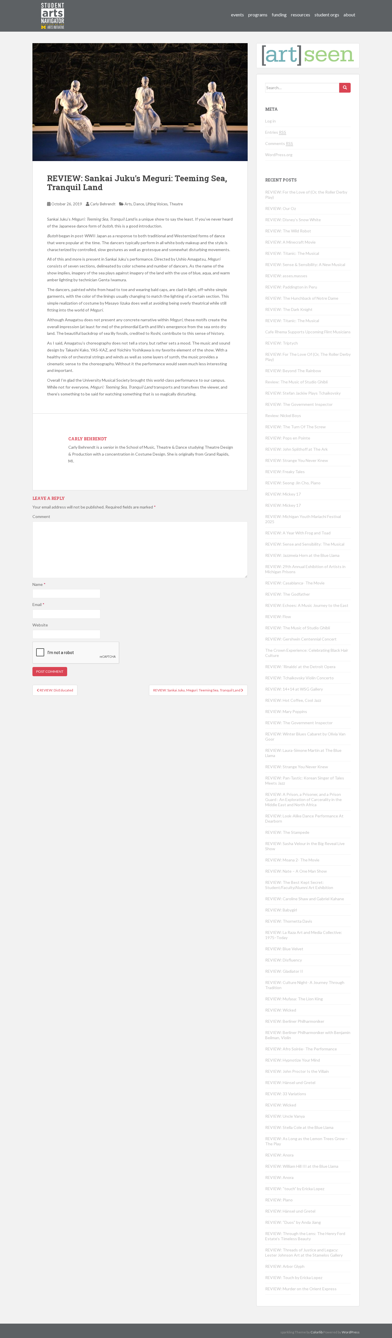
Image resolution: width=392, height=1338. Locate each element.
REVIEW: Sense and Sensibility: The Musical (304, 544)
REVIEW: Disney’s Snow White (293, 219)
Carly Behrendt (102, 204)
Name (39, 584)
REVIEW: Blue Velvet (284, 948)
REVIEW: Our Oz (280, 208)
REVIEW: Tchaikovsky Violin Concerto (299, 677)
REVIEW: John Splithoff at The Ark (296, 449)
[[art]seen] (52, 10)
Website (40, 624)
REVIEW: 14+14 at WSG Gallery (294, 689)
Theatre (176, 204)
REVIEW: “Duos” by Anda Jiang (293, 1222)
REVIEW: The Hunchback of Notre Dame (301, 298)
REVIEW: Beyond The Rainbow (293, 370)
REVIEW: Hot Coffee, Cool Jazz (293, 700)
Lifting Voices (157, 204)
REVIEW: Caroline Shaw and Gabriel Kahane (304, 898)
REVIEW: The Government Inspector (299, 404)
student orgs (327, 14)
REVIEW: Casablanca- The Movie (295, 582)
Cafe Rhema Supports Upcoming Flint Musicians (308, 331)
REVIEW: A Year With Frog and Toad (298, 532)
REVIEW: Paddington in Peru (291, 286)
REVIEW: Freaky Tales (285, 471)
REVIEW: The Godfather (287, 594)
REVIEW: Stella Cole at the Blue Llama (299, 1127)
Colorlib (317, 1332)
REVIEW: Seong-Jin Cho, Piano (293, 482)
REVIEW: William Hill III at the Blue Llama (301, 1166)
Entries (275, 132)
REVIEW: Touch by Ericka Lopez (293, 1277)
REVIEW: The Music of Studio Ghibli (297, 627)
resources (300, 14)
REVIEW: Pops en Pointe (287, 437)
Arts (128, 204)
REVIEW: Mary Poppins (286, 711)
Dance (138, 204)
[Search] (345, 88)
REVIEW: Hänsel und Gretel (290, 1082)
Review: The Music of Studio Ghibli (296, 381)
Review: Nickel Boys (283, 415)
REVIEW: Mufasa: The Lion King (294, 998)
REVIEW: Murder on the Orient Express (301, 1288)
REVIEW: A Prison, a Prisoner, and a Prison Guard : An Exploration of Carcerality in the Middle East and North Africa (303, 799)
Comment (41, 516)
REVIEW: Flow (278, 616)
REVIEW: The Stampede (287, 832)
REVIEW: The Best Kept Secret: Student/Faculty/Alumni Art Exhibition (299, 885)
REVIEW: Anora (279, 1154)
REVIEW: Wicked (280, 1010)
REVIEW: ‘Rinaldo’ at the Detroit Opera (300, 666)
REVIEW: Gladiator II (284, 971)
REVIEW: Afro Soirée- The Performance (301, 1048)
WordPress (351, 1332)
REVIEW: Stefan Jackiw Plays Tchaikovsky (303, 393)
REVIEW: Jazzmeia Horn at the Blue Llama (302, 555)
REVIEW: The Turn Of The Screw (295, 426)
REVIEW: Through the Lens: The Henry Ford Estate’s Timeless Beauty (305, 1236)
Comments (279, 143)
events (237, 14)
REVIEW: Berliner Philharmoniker (294, 1021)
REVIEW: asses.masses (286, 275)
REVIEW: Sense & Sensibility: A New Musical (305, 264)
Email (38, 604)
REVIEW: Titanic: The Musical (292, 253)
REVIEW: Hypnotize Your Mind (292, 1060)
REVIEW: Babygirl (281, 909)
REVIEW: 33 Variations (285, 1093)
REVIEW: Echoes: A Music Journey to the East (306, 605)
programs (257, 14)
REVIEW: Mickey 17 (283, 494)
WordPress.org (278, 154)
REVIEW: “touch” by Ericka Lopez (294, 1188)
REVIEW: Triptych (281, 343)
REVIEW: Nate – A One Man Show (296, 871)
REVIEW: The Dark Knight (289, 309)
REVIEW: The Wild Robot (288, 230)
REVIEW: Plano (279, 1199)
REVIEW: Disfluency (283, 959)
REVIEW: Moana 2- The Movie (292, 859)
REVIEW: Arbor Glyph (284, 1266)
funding (279, 14)
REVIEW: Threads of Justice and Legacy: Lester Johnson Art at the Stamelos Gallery (304, 1252)
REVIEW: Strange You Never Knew (296, 460)
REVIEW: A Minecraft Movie (290, 242)
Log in (270, 120)
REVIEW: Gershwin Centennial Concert (301, 638)
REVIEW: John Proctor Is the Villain (297, 1071)
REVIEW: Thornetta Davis (288, 921)
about (349, 14)
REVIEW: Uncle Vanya (285, 1116)
